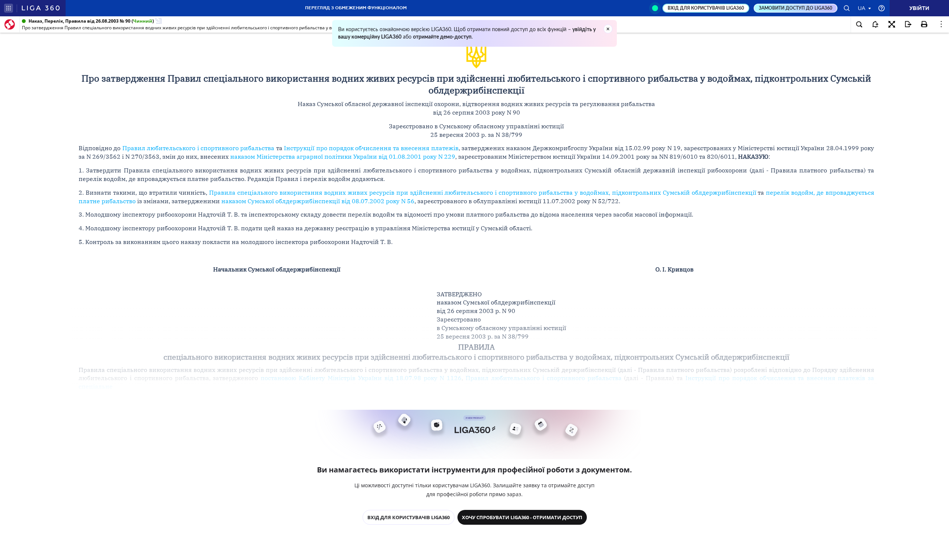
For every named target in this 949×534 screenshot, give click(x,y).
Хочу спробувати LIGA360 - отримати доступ (522, 517)
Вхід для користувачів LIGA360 (408, 517)
